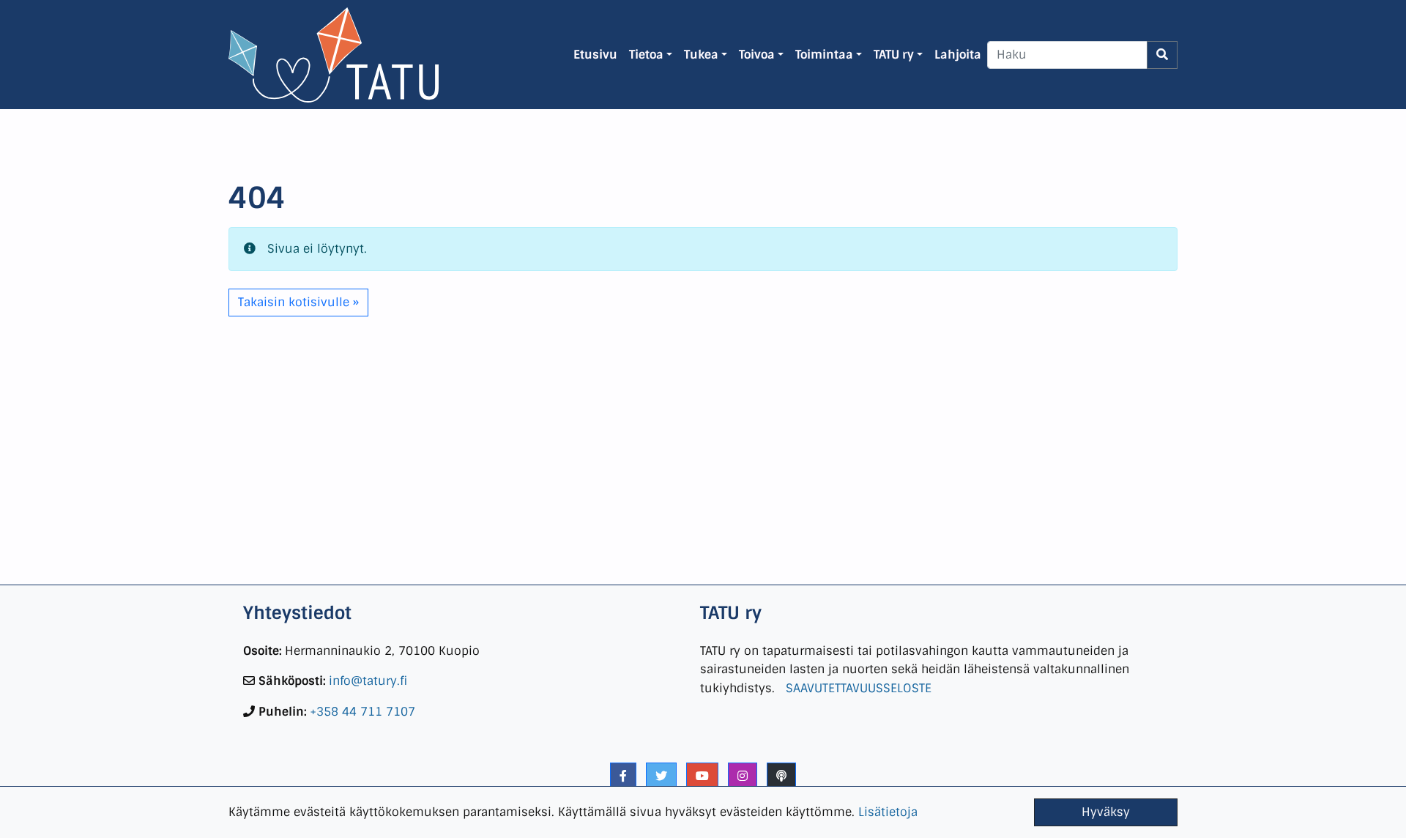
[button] (623, 776)
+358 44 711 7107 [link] (362, 711)
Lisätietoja (888, 812)
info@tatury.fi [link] (368, 681)
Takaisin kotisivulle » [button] (298, 302)
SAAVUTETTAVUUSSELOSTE (858, 688)
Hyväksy (1106, 812)
